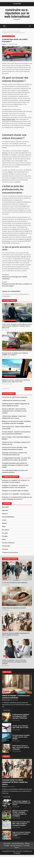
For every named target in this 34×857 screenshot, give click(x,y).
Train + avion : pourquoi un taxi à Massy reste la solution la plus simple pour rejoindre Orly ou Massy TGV (17, 312)
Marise (5, 786)
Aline (4, 44)
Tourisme (5, 549)
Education (5, 510)
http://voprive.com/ (8, 119)
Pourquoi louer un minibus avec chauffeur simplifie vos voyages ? (17, 341)
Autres (17, 847)
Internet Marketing (8, 517)
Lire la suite (6, 710)
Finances (5, 513)
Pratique (4, 536)
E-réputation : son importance (20, 494)
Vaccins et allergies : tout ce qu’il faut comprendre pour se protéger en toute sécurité (14, 411)
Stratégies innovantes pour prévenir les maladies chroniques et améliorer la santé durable (15, 465)
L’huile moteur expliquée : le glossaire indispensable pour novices (6, 803)
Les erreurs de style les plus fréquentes (14, 397)
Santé (4, 539)
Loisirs (4, 520)
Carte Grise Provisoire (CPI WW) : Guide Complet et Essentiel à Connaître (6, 824)
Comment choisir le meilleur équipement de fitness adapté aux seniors (17, 621)
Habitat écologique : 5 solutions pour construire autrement (17, 684)
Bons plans (5, 507)
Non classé (5, 530)
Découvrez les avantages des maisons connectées (14, 277)
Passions (5, 533)
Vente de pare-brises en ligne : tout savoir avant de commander (6, 748)
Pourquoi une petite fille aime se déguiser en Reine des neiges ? (17, 284)
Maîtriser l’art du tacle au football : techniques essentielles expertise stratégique (6, 814)
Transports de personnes (8, 36)
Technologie (6, 546)
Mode (4, 526)
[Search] (29, 26)
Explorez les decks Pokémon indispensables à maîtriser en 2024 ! (6, 835)
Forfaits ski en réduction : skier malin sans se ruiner (6, 727)
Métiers (4, 523)
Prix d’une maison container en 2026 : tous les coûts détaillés (6, 738)
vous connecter (14, 294)
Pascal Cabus (6, 700)
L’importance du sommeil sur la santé (14, 400)
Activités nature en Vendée (19, 490)
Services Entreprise (8, 542)
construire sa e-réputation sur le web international (17, 13)
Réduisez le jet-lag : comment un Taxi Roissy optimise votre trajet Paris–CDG (17, 368)
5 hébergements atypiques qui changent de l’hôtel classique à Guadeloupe (6, 717)
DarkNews (26, 851)
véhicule (4, 153)
